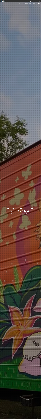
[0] (31, 1)
